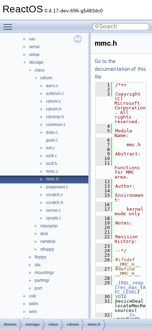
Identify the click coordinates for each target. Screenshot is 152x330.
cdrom (46, 77)
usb (32, 296)
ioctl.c (51, 155)
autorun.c (55, 93)
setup (34, 54)
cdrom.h (54, 109)
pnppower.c (57, 186)
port (38, 288)
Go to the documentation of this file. (120, 69)
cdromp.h (55, 116)
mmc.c (52, 171)
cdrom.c (53, 101)
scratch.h (54, 202)
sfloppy (47, 249)
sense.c (53, 210)
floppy (40, 257)
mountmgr (44, 272)
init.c (50, 148)
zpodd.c (53, 218)
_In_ (132, 315)
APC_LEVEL (130, 290)
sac (32, 38)
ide (38, 264)
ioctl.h (51, 163)
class (40, 70)
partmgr (42, 280)
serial (34, 46)
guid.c (52, 140)
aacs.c (52, 85)
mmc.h (52, 179)
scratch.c (54, 194)
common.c (56, 124)
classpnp (49, 225)
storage (36, 62)
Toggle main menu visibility (9, 26)
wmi (33, 311)
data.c (52, 132)
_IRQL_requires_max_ (129, 285)
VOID (121, 296)
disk (44, 233)
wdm (33, 303)
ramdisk (47, 241)
